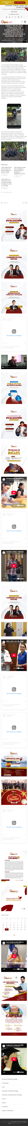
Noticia (9, 39)
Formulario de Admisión (22, 7)
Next (23, 202)
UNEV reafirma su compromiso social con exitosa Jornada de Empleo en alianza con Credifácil (6, 182)
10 (3, 925)
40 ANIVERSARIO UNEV (7, 2)
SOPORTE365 (8, 5)
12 (10, 925)
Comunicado (5, 1083)
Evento (4, 1098)
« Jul (14, 935)
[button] (14, 116)
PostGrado (5, 1106)
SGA (26, 5)
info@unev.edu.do (14, 14)
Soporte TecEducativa (7, 1110)
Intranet (22, 5)
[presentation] (11, 127)
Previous (5, 203)
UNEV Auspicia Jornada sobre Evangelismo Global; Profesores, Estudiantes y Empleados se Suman (20, 170)
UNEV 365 (16, 5)
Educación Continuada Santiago (10, 1091)
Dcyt (3, 1087)
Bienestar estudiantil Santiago (9, 1079)
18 (6, 927)
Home (5, 39)
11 (6, 925)
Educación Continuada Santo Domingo (12, 1095)
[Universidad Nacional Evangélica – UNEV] (7, 22)
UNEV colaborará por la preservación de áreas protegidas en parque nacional (6, 170)
